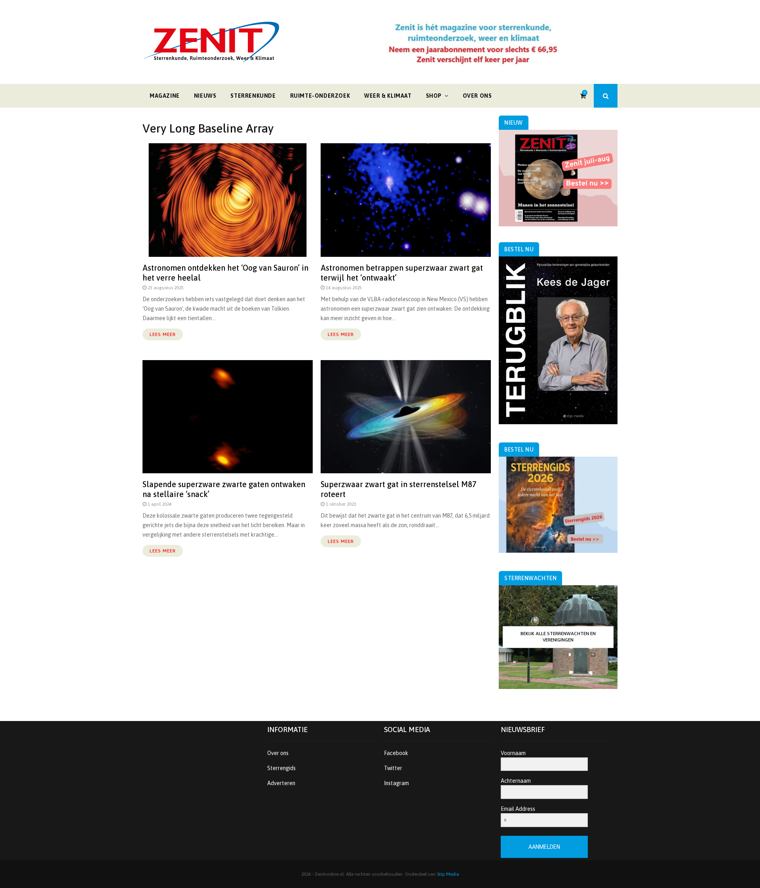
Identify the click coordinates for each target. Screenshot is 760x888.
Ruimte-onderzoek (320, 96)
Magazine (165, 96)
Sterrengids (281, 768)
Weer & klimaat (387, 96)
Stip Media (448, 874)
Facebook (396, 753)
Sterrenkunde (253, 96)
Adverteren (281, 783)
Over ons (477, 96)
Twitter (393, 768)
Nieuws (205, 96)
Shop (434, 96)
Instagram (396, 783)
